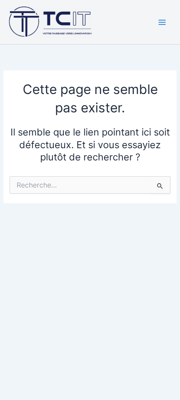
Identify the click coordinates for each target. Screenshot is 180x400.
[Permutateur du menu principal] (162, 22)
